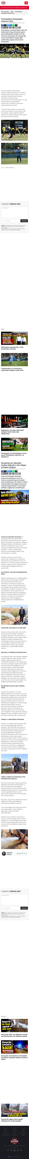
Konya (23, 1129)
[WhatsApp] (13, 25)
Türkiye (5, 1129)
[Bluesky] (8, 25)
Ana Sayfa (6, 11)
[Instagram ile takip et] (26, 854)
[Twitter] (5, 25)
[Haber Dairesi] (3, 3)
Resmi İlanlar (5, 1133)
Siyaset (14, 1128)
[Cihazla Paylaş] (16, 25)
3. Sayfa (14, 1129)
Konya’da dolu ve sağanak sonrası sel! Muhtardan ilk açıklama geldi (16, 7)
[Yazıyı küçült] (13, 27)
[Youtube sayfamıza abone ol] (14, 1150)
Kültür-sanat (23, 1133)
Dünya (14, 1133)
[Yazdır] (19, 27)
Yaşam (23, 1135)
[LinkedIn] (10, 25)
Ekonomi (23, 1128)
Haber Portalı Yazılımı (15, 1156)
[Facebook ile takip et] (22, 854)
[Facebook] (2, 25)
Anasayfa (5, 1145)
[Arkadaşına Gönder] (16, 27)
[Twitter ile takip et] (24, 854)
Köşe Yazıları (14, 1135)
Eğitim (23, 1131)
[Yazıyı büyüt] (10, 27)
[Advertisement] (14, 73)
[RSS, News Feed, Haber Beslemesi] (21, 1150)
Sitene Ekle (14, 1147)
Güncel (5, 1128)
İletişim (17, 1145)
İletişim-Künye (11, 1145)
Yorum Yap (5, 27)
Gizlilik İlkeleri (23, 1145)
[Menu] (26, 3)
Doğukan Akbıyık (9, 853)
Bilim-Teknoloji (5, 1135)
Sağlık (14, 1131)
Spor (12, 11)
